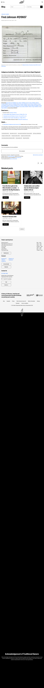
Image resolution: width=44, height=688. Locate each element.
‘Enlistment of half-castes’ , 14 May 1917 (13, 118)
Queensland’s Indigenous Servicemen (11, 124)
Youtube (10, 260)
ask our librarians (13, 158)
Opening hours (6, 253)
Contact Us (19, 157)
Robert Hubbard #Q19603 (12, 105)
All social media (6, 264)
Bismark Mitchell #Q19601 (33, 105)
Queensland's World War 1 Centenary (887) (25, 133)
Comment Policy (11, 156)
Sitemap (38, 301)
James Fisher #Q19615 (32, 104)
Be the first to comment (38, 155)
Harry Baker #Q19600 (21, 103)
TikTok (2, 260)
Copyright (8, 301)
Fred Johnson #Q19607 (23, 105)
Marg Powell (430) (26, 138)
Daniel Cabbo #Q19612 (30, 103)
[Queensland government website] (39, 295)
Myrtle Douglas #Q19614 (22, 104)
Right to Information (31, 301)
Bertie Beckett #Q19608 (11, 103)
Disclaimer (17, 303)
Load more (22, 229)
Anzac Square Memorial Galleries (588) (8, 138)
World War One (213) (13, 133)
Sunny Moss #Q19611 (24, 106)
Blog (3, 6)
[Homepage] (30, 295)
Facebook (3, 258)
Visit (6, 282)
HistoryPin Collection (22, 119)
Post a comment (22, 151)
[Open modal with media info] (41, 62)
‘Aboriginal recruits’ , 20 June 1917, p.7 (14, 116)
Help (4, 301)
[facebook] (38, 163)
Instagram (11, 258)
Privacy (13, 301)
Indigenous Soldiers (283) (6, 135)
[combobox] (17, 7)
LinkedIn (3, 261)
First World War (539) (5, 133)
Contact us (6, 285)
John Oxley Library (5, 14)
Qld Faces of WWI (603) (37, 133)
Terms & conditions (24, 303)
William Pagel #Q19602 (33, 106)
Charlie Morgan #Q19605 (14, 106)
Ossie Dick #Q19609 (13, 104)
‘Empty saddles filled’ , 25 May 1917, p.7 (14, 114)
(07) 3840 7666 (4, 273)
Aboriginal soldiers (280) (16, 135)
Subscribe (6, 267)
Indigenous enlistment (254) (25, 135)
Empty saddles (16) (19, 138)
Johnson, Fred (12, 112)
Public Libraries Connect (21, 301)
